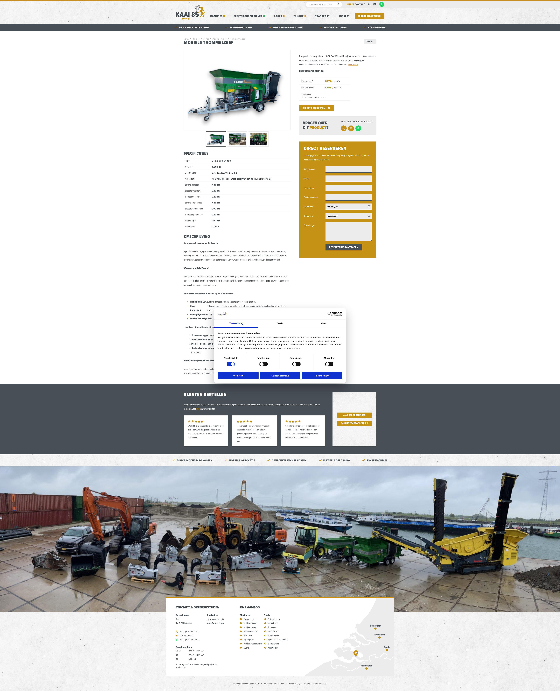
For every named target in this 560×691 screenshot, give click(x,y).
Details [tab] (280, 323)
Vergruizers (272, 623)
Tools (278, 16)
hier (197, 408)
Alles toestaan (322, 375)
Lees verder (353, 64)
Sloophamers (273, 643)
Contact (344, 16)
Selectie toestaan (280, 375)
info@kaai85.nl (186, 635)
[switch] (263, 364)
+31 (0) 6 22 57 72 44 (189, 631)
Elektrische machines (248, 16)
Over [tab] (323, 323)
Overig (246, 648)
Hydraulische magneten (278, 639)
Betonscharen (274, 619)
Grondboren (273, 631)
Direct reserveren (369, 16)
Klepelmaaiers (274, 635)
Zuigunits (272, 627)
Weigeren (238, 375)
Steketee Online (320, 683)
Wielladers (248, 635)
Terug (370, 41)
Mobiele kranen (250, 623)
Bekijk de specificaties (311, 71)
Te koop (298, 16)
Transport (322, 16)
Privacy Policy (294, 683)
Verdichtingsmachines (253, 643)
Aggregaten (249, 639)
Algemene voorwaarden (274, 683)
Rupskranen (249, 619)
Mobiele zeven (250, 627)
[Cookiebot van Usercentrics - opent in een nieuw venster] (329, 314)
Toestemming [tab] (236, 323)
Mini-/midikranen (251, 631)
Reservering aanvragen (343, 247)
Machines (216, 16)
